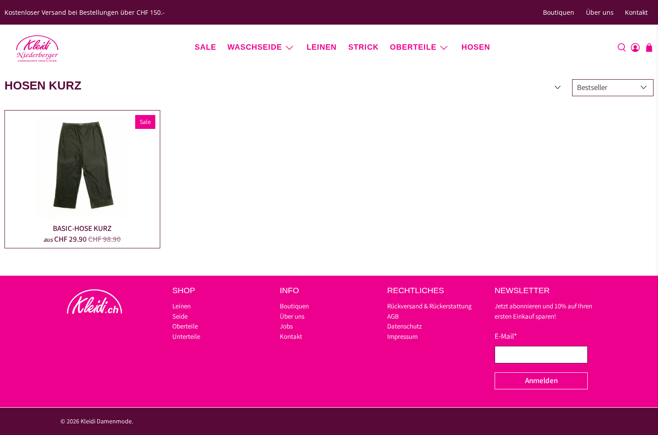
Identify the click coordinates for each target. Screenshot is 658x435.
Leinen (322, 47)
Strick (363, 47)
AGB (393, 316)
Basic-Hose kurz (82, 228)
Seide (180, 316)
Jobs (286, 326)
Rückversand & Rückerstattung (429, 306)
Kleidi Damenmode (106, 421)
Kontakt (636, 12)
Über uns (600, 12)
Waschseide (254, 47)
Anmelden (541, 380)
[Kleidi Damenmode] (37, 47)
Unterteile (186, 336)
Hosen (475, 47)
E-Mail (506, 336)
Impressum (402, 336)
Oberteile (413, 47)
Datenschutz (404, 326)
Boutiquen (558, 12)
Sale (205, 47)
